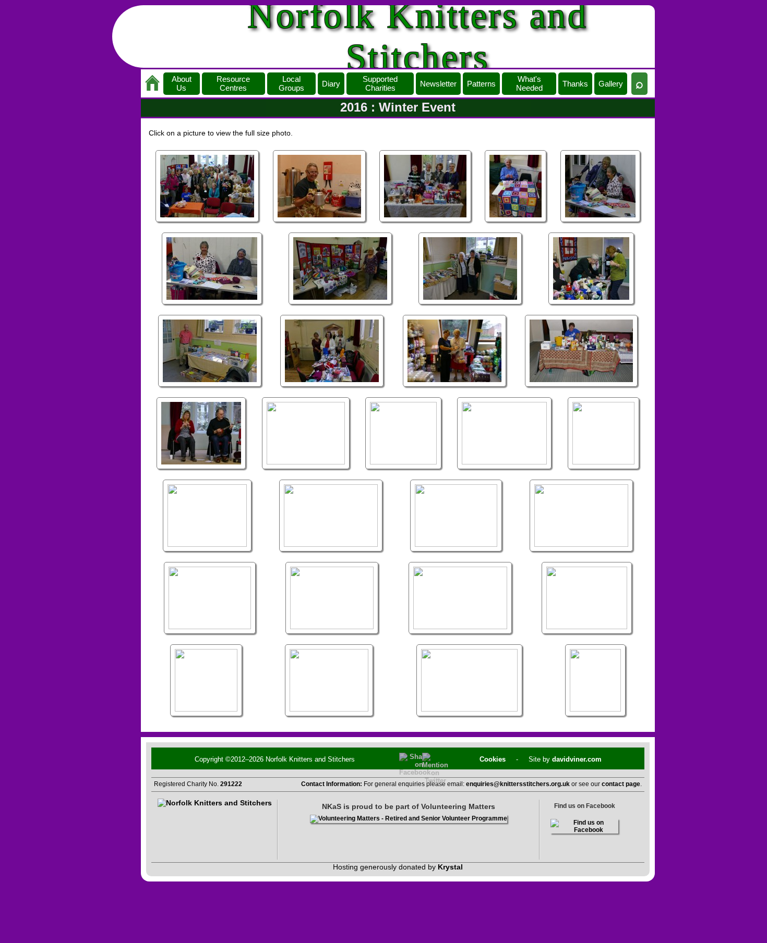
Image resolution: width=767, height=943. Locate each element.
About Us (181, 83)
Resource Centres (233, 83)
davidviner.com (577, 759)
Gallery (610, 83)
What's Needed (529, 83)
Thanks (575, 83)
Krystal (450, 867)
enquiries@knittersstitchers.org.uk (518, 784)
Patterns (481, 83)
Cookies (493, 759)
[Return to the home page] (152, 83)
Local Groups (291, 83)
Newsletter (438, 83)
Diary (331, 83)
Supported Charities (380, 83)
